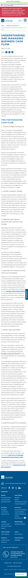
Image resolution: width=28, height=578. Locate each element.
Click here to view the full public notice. (13, 12)
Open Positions (18, 534)
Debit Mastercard (6, 501)
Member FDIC (8, 563)
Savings (17, 499)
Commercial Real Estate (21, 509)
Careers (6, 569)
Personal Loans (5, 514)
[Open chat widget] (24, 517)
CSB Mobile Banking (20, 524)
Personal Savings (5, 499)
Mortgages (4, 509)
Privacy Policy (21, 569)
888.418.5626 (14, 557)
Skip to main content (13, 1)
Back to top (20, 574)
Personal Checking (6, 497)
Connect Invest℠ (5, 524)
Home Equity (4, 512)
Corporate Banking (19, 512)
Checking (17, 497)
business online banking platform (16, 291)
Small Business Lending (21, 501)
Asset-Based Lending (20, 518)
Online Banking (5, 534)
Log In (20, 20)
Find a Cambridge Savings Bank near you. (15, 483)
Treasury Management (20, 504)
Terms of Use (13, 569)
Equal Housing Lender (15, 566)
